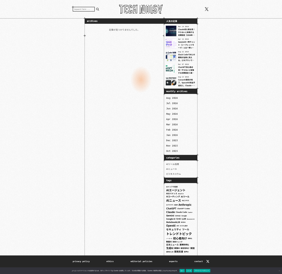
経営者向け (185, 248)
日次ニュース (172, 244)
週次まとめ (169, 252)
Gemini (170, 215)
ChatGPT (171, 208)
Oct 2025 (172, 151)
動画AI (169, 241)
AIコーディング (173, 196)
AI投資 (176, 205)
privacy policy (81, 261)
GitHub (178, 216)
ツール (185, 229)
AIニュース (171, 169)
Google (184, 216)
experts (173, 261)
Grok (178, 218)
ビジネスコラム (173, 174)
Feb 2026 (172, 129)
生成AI (169, 248)
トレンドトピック (179, 233)
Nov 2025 (172, 145)
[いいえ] (279, 271)
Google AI (170, 218)
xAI (177, 226)
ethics (110, 261)
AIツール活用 (172, 164)
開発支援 (178, 251)
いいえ (189, 270)
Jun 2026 (172, 108)
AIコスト (181, 194)
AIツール (185, 196)
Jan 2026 (172, 135)
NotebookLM (173, 222)
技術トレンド (178, 241)
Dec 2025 (172, 140)
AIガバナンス (171, 193)
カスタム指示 (184, 226)
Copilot (190, 212)
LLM (184, 218)
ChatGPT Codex (183, 208)
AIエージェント (175, 190)
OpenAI (171, 225)
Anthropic (185, 204)
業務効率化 (184, 244)
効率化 (190, 238)
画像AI (177, 248)
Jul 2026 (172, 103)
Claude (170, 212)
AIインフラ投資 (172, 187)
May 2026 (172, 113)
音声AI (186, 251)
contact (198, 261)
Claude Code (181, 212)
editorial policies (141, 261)
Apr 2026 (172, 119)
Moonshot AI (191, 219)
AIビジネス (185, 200)
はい (182, 270)
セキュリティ (173, 229)
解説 (192, 247)
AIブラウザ (169, 205)
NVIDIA (183, 222)
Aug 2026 (172, 98)
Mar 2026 (172, 124)
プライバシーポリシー (202, 270)
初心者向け (180, 238)
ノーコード (169, 238)
